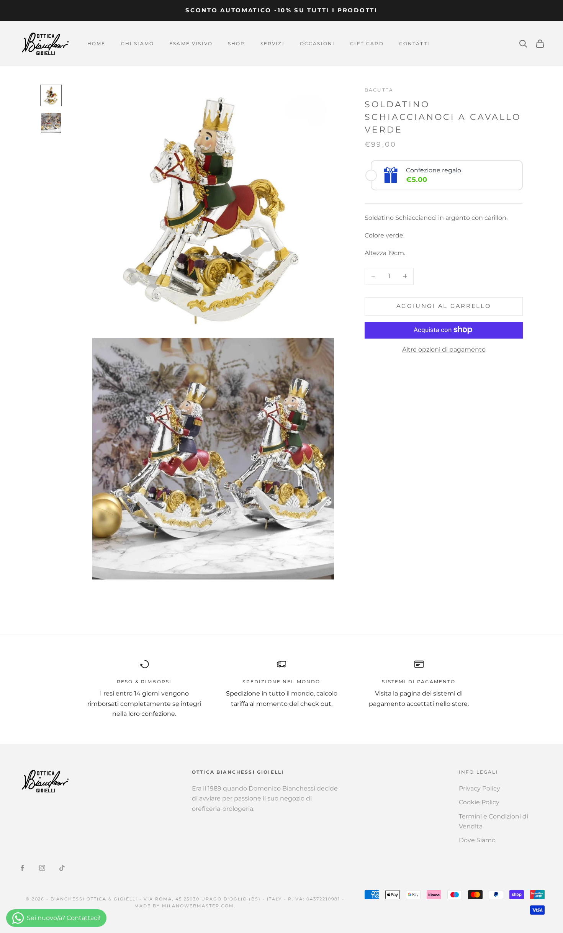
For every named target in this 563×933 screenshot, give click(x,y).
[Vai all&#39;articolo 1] (51, 95)
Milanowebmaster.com (198, 905)
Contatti (414, 43)
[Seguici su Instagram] (42, 868)
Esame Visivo (191, 43)
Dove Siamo (477, 840)
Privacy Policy (479, 788)
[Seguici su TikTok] (62, 868)
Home (96, 43)
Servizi (272, 43)
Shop (236, 43)
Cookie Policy (479, 802)
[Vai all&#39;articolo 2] (51, 123)
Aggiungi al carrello (443, 305)
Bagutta (379, 90)
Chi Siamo (137, 43)
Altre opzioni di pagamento (444, 349)
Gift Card (366, 43)
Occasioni (317, 43)
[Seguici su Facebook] (22, 868)
